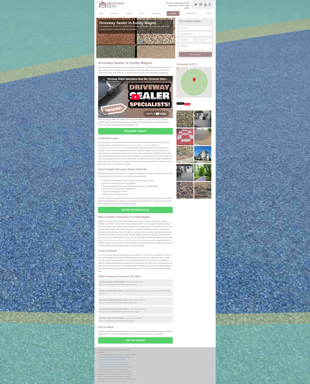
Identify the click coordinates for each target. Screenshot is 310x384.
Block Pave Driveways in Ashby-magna (114, 362)
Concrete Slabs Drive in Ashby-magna (114, 364)
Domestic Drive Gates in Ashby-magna (112, 381)
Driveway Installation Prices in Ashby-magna (115, 372)
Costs (141, 13)
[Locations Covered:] (97, 2)
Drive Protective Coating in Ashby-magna (113, 376)
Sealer (173, 13)
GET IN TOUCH (135, 340)
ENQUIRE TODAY (135, 131)
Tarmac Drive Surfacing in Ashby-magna (115, 357)
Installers (156, 13)
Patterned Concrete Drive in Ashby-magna (116, 367)
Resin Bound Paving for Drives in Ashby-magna (118, 355)
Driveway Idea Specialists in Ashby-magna (114, 350)
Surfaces (114, 13)
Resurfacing (191, 13)
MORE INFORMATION (135, 209)
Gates (208, 13)
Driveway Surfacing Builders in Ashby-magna (115, 374)
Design (129, 13)
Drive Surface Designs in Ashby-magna (113, 369)
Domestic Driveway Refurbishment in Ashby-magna (117, 379)
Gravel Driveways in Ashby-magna (113, 359)
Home (101, 13)
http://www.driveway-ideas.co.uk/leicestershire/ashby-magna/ (125, 240)
